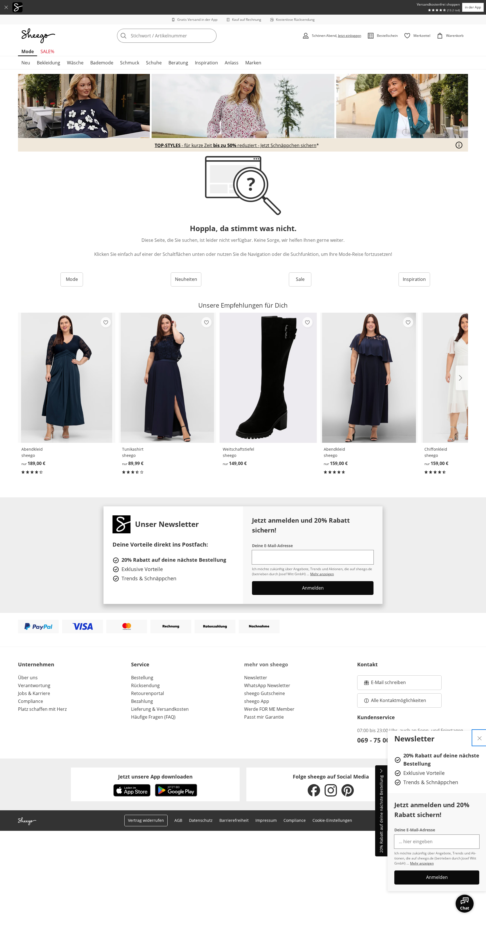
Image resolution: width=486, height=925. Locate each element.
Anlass (231, 63)
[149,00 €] (268, 378)
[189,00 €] (66, 378)
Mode (27, 51)
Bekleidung (48, 63)
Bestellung (142, 677)
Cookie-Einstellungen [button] (332, 820)
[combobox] (179, 35)
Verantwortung (34, 685)
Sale (300, 279)
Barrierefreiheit (234, 820)
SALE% (47, 51)
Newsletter (255, 677)
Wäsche (75, 63)
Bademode (101, 63)
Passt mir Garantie (264, 717)
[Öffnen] (459, 145)
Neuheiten (186, 279)
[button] (462, 378)
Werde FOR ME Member (269, 709)
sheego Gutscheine (264, 693)
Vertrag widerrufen (146, 820)
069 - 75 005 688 (381, 740)
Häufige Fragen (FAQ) (153, 717)
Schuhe (154, 63)
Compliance (30, 701)
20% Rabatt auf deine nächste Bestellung (381, 814)
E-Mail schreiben (385, 684)
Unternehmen (36, 664)
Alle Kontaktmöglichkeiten (398, 700)
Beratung (178, 63)
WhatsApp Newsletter (267, 685)
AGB (178, 820)
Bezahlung (142, 701)
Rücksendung (145, 685)
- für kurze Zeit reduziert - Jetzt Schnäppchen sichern (235, 145)
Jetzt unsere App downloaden (155, 776)
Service (140, 664)
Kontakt (367, 664)
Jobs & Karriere (34, 693)
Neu (25, 63)
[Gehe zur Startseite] (38, 35)
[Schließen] (6, 7)
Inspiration (206, 63)
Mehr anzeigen (422, 863)
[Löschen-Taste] (210, 35)
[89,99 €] (167, 378)
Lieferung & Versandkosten (160, 709)
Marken (253, 63)
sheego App (256, 701)
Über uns (28, 677)
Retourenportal (147, 693)
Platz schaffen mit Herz (42, 709)
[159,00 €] (369, 378)
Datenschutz (201, 820)
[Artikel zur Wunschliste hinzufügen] (106, 322)
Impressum (266, 820)
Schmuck (129, 63)
